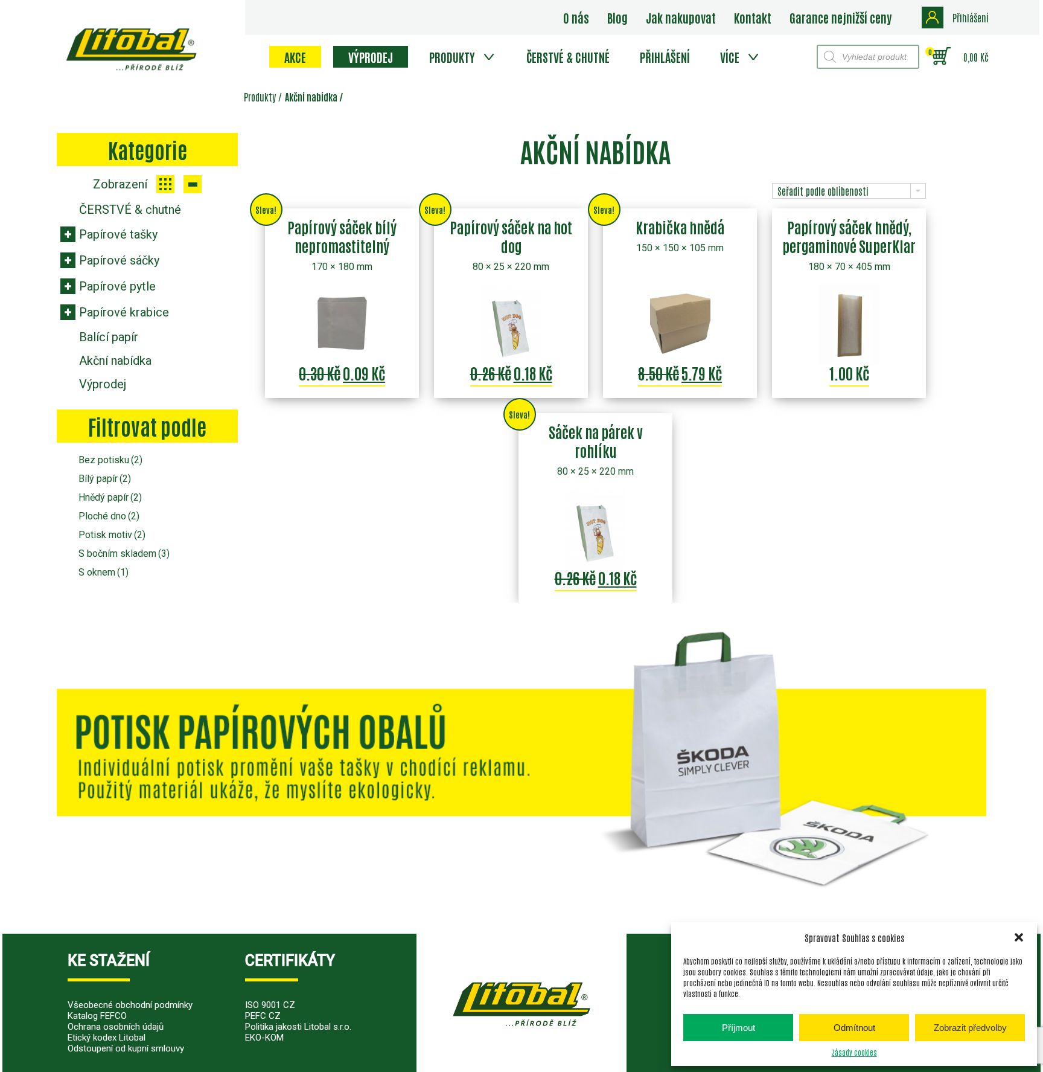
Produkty (452, 57)
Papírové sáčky (119, 260)
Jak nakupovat (681, 17)
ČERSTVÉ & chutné (568, 57)
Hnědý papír (110, 497)
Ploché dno (108, 516)
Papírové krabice (124, 312)
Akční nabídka (115, 360)
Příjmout (738, 1027)
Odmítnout (854, 1027)
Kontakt (752, 17)
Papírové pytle (117, 286)
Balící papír (108, 337)
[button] (1019, 937)
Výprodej (370, 57)
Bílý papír (104, 478)
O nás (576, 17)
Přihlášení (665, 57)
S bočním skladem (124, 553)
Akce (295, 57)
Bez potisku (110, 460)
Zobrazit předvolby (970, 1027)
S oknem (103, 572)
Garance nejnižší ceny (840, 17)
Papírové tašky (118, 234)
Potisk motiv (111, 535)
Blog (617, 17)
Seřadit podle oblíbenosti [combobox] (823, 191)
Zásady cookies (854, 1052)
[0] (941, 56)
